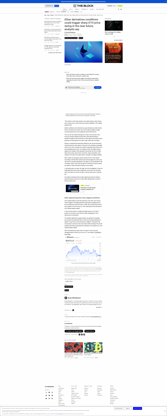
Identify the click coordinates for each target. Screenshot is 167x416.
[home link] (83, 5)
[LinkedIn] (49, 392)
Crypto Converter (75, 393)
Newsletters (99, 389)
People (98, 393)
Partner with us (90, 331)
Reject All (128, 408)
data (92, 159)
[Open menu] (121, 9)
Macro (59, 396)
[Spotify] (46, 398)
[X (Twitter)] (46, 392)
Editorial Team (113, 389)
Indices (72, 391)
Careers (111, 391)
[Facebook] (46, 395)
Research (86, 388)
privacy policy (59, 413)
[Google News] (49, 398)
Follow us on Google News (74, 331)
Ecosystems (61, 395)
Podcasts (99, 388)
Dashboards (74, 388)
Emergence (99, 395)
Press (111, 395)
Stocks (72, 400)
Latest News (61, 388)
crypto (80, 218)
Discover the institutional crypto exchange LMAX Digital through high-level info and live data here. (83, 1)
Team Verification (113, 396)
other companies (98, 268)
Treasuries (73, 401)
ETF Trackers (74, 395)
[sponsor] (114, 48)
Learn (85, 391)
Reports (86, 389)
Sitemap (112, 403)
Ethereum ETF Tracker (76, 398)
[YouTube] (52, 395)
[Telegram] (49, 395)
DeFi (59, 393)
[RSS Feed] (52, 398)
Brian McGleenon (70, 32)
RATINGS (108, 18)
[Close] (164, 411)
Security (112, 401)
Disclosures (112, 400)
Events (98, 391)
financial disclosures (70, 272)
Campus (86, 395)
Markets (60, 398)
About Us (112, 388)
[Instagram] (52, 392)
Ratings (73, 403)
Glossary (86, 393)
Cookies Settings (118, 408)
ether (98, 130)
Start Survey (97, 87)
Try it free (120, 5)
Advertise (112, 393)
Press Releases (61, 405)
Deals (59, 391)
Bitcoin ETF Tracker (75, 396)
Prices (72, 389)
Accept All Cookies (137, 408)
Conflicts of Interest (114, 398)
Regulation (60, 400)
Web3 (59, 401)
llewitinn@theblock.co (96, 316)
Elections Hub (61, 403)
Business (60, 389)
